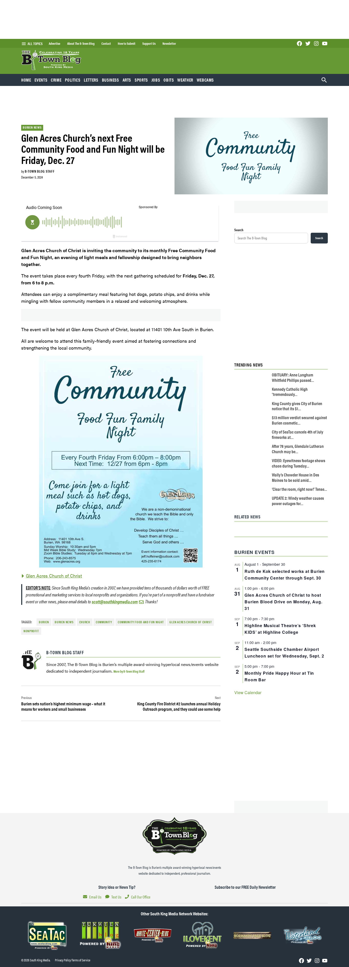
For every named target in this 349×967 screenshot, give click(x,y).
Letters (91, 80)
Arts (127, 80)
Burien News (32, 127)
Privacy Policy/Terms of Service (72, 960)
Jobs (156, 80)
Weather (185, 80)
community (104, 622)
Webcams (205, 80)
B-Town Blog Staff (39, 171)
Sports (141, 80)
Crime (56, 80)
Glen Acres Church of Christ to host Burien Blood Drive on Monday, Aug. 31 (283, 601)
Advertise (54, 43)
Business (110, 80)
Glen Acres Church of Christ (54, 575)
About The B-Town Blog (81, 43)
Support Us (149, 43)
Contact (106, 43)
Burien (44, 622)
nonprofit (31, 631)
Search (238, 229)
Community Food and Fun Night (141, 622)
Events (40, 80)
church (84, 622)
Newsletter (169, 43)
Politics (72, 80)
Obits (169, 80)
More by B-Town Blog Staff (128, 671)
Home (26, 80)
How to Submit (126, 43)
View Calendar (247, 692)
